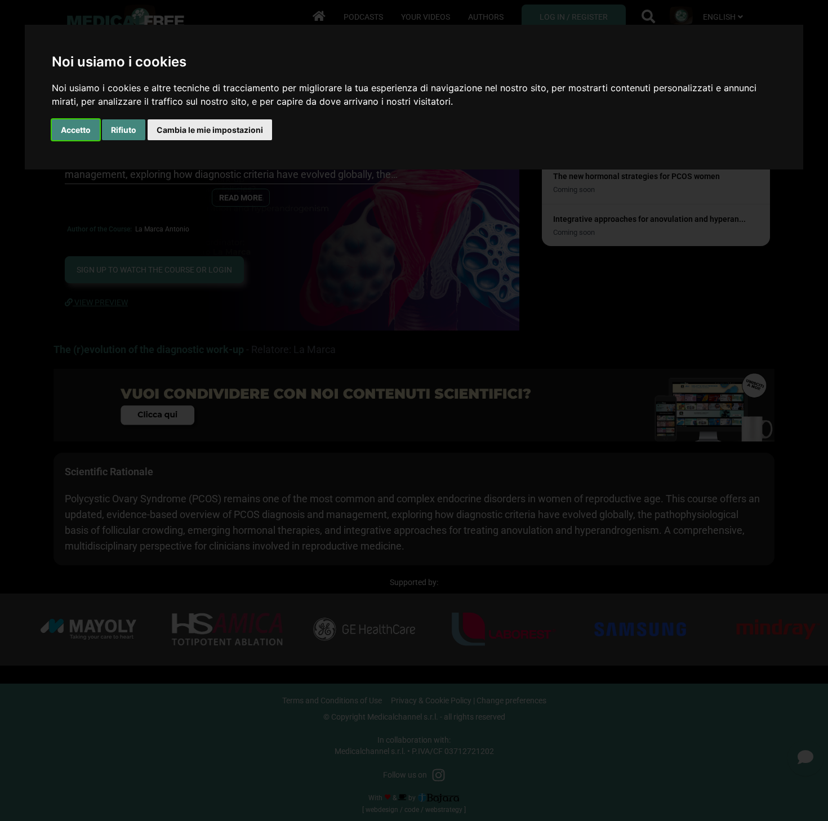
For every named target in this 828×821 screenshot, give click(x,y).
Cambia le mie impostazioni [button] (210, 130)
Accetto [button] (76, 130)
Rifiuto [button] (123, 130)
